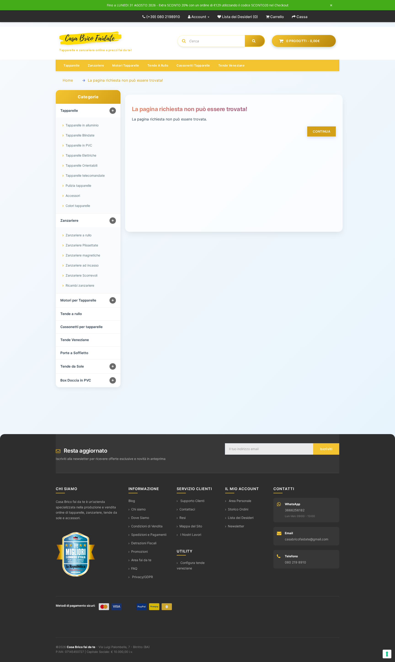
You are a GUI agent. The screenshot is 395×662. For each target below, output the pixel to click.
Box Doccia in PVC (75, 380)
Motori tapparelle (125, 65)
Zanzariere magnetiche (83, 255)
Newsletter (236, 526)
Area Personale (239, 501)
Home (68, 80)
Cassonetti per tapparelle (81, 327)
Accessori (73, 196)
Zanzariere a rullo (78, 235)
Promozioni (139, 551)
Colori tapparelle (78, 206)
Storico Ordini (238, 509)
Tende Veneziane (74, 340)
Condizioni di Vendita (147, 526)
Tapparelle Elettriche (81, 155)
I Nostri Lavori (190, 535)
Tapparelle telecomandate (85, 175)
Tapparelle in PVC (79, 145)
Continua (321, 131)
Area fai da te (141, 560)
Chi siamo (138, 509)
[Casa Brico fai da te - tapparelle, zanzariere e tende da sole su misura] (115, 38)
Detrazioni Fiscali (143, 543)
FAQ (134, 568)
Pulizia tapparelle (78, 185)
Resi (182, 518)
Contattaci (187, 509)
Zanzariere (96, 65)
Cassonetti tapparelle (193, 65)
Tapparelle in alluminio (82, 125)
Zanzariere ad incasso (82, 265)
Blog (131, 501)
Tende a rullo (157, 65)
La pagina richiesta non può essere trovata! (125, 80)
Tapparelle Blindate (80, 135)
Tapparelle (72, 65)
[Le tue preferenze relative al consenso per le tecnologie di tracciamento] (387, 654)
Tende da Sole (72, 366)
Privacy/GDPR (142, 577)
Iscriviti (326, 449)
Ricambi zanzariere (80, 285)
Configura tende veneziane (191, 565)
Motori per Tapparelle (78, 300)
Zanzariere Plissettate (82, 245)
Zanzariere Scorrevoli (81, 275)
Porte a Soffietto (74, 353)
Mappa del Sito (190, 526)
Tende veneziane (231, 65)
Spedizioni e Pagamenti (148, 535)
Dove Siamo (140, 518)
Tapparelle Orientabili (81, 165)
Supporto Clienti (191, 501)
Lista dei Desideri (241, 518)
